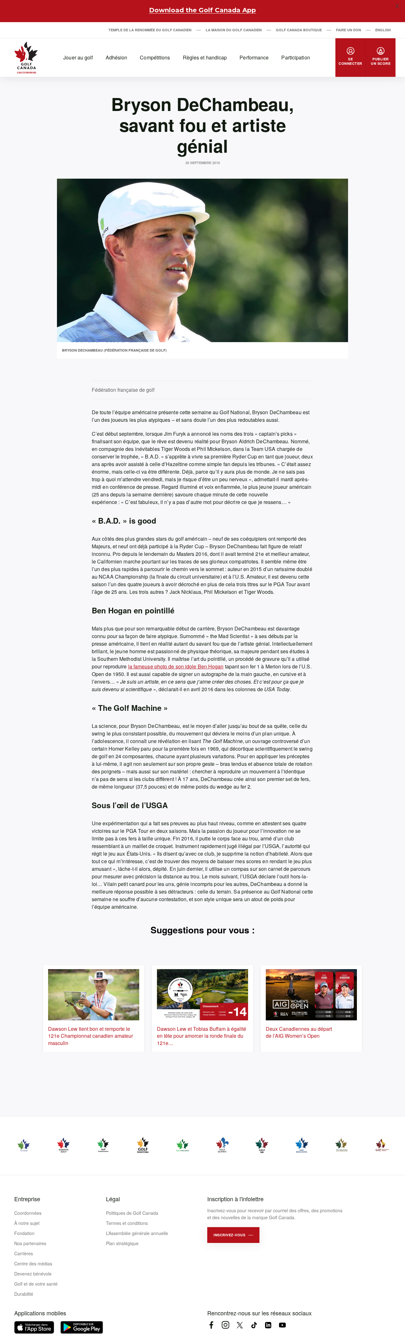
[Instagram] (225, 1325)
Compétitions (155, 57)
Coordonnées (27, 1213)
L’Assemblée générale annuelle (137, 1233)
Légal (113, 1199)
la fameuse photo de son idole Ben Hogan (176, 666)
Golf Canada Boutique (299, 30)
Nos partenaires (30, 1243)
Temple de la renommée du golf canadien (150, 30)
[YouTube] (282, 1325)
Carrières (23, 1253)
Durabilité (23, 1294)
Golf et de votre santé (36, 1284)
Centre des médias (33, 1263)
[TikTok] (254, 1325)
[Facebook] (211, 1325)
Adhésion (117, 57)
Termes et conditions (127, 1223)
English (383, 30)
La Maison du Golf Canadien (234, 30)
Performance (254, 57)
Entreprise (27, 1199)
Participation (295, 57)
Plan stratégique (122, 1243)
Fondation (24, 1233)
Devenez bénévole (33, 1273)
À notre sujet (27, 1223)
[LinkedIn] (268, 1325)
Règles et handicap (205, 57)
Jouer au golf (78, 57)
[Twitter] (240, 1325)
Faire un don (348, 30)
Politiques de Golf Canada (132, 1213)
